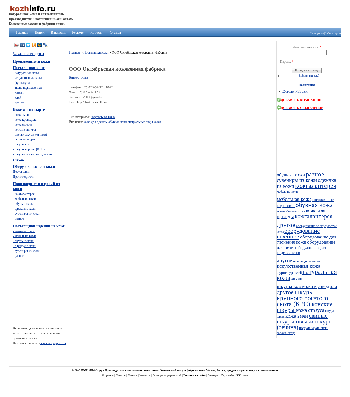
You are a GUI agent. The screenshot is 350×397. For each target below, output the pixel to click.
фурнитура (285, 272)
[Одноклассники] (34, 44)
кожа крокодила (319, 286)
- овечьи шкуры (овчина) (30, 134)
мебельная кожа (294, 199)
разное (315, 174)
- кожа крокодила (24, 120)
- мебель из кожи (24, 199)
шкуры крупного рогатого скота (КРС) (302, 297)
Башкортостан (78, 77)
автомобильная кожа (291, 211)
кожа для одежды (95, 122)
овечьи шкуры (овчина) (305, 324)
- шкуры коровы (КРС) (29, 149)
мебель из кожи (287, 192)
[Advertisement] (168, 140)
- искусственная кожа (27, 78)
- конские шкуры (24, 129)
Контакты (145, 375)
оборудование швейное (298, 234)
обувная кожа (117, 122)
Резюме (78, 32)
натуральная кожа (103, 117)
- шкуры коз (21, 144)
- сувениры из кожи (26, 213)
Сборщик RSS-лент (295, 91)
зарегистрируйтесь (53, 343)
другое (286, 224)
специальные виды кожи (144, 122)
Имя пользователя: (307, 47)
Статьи (115, 32)
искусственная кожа (298, 266)
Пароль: (286, 62)
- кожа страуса (22, 124)
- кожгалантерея (24, 194)
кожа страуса (310, 310)
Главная (22, 32)
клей (298, 273)
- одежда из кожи (24, 209)
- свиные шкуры (24, 139)
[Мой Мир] (40, 44)
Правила (133, 375)
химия (296, 278)
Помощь (121, 375)
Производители (23, 177)
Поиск (39, 32)
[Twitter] (28, 44)
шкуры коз (289, 286)
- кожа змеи (21, 115)
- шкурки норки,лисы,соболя (32, 154)
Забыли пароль (333, 33)
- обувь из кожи (23, 204)
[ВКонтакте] (22, 44)
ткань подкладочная (306, 261)
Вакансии (58, 32)
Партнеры (214, 375)
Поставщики (21, 172)
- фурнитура (21, 83)
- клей (17, 97)
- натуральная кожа (26, 73)
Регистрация (317, 33)
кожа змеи (296, 316)
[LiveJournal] (45, 44)
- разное (18, 218)
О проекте (108, 375)
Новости (96, 32)
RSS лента (242, 375)
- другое (18, 102)
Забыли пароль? (309, 75)
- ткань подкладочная (27, 88)
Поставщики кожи (96, 52)
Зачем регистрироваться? (167, 375)
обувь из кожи (291, 174)
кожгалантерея (315, 185)
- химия (18, 92)
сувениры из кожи (297, 180)
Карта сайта (228, 375)
